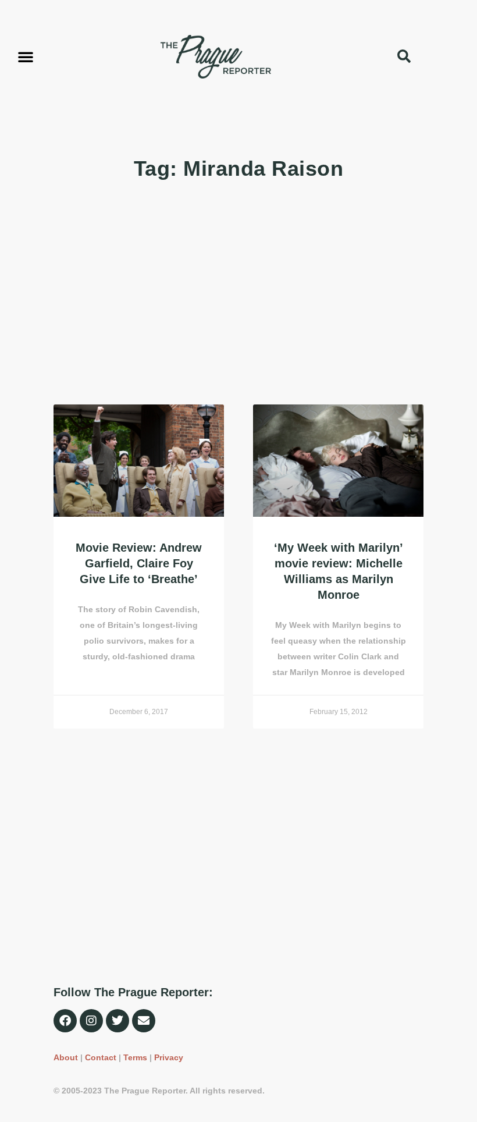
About (66, 1057)
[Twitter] (117, 1020)
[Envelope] (143, 1020)
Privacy (168, 1057)
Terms (135, 1057)
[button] (25, 56)
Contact (100, 1057)
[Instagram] (91, 1020)
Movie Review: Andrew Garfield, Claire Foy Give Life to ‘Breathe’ (139, 563)
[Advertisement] (238, 293)
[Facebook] (65, 1020)
